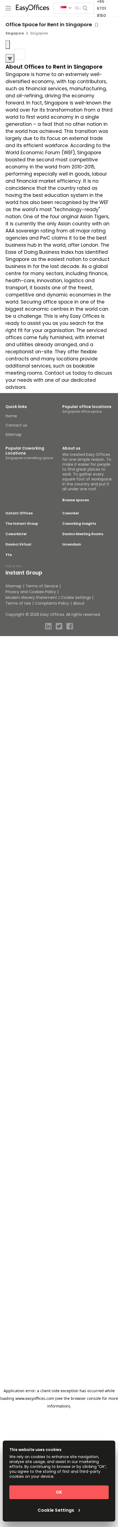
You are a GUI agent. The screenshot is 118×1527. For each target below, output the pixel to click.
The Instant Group (21, 524)
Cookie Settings (76, 597)
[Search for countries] (66, 8)
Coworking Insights (79, 524)
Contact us (16, 425)
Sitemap (13, 434)
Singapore (14, 33)
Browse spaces (75, 500)
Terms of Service (42, 586)
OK (59, 1492)
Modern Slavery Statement (31, 597)
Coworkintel (16, 534)
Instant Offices (19, 513)
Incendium (71, 544)
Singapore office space (82, 411)
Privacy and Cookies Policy (30, 592)
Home (11, 416)
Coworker (70, 513)
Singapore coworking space (29, 458)
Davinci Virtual (18, 544)
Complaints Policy (52, 603)
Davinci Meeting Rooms (82, 534)
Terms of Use (18, 603)
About (79, 603)
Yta (8, 555)
